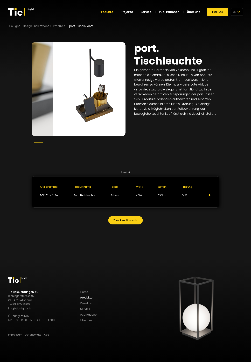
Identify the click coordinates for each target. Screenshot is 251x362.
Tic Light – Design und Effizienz (29, 26)
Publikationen (169, 12)
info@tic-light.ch (19, 308)
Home (84, 292)
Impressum (15, 334)
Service (146, 12)
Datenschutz (33, 334)
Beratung (217, 11)
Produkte (106, 12)
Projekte (127, 12)
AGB (46, 334)
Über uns (193, 12)
